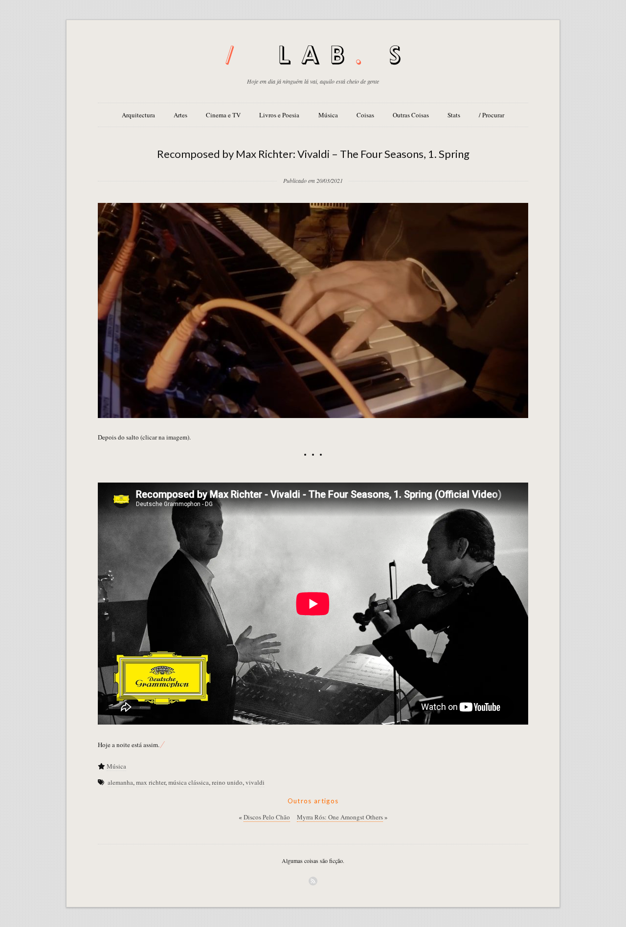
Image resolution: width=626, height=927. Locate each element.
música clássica (188, 782)
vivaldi (255, 782)
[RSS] (313, 881)
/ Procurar (491, 114)
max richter (150, 782)
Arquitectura (138, 114)
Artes (180, 114)
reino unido (227, 782)
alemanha (120, 782)
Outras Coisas (411, 114)
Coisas (365, 114)
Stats (453, 114)
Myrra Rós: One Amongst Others (340, 817)
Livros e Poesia (279, 114)
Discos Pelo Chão (267, 817)
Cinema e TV (223, 114)
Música (328, 114)
